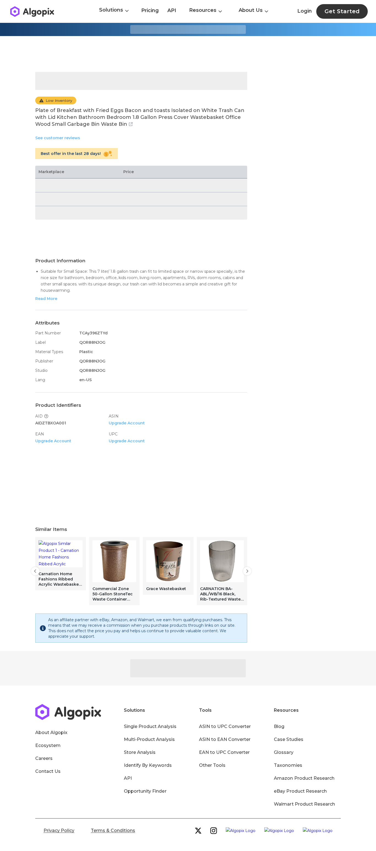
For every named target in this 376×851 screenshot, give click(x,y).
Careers (44, 758)
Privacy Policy (58, 830)
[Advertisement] (188, 54)
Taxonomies (288, 765)
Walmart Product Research (304, 804)
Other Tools (212, 765)
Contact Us (48, 771)
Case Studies (288, 739)
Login (304, 11)
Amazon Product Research (304, 778)
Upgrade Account (127, 423)
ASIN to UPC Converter (225, 726)
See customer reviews (57, 137)
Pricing (150, 10)
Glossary (283, 752)
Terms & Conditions (113, 830)
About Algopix (51, 732)
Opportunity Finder (145, 791)
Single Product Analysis (150, 726)
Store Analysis (140, 752)
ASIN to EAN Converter (225, 739)
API (171, 10)
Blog (279, 726)
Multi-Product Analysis (149, 739)
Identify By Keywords (148, 765)
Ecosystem (48, 745)
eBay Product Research (300, 791)
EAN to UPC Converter (224, 752)
